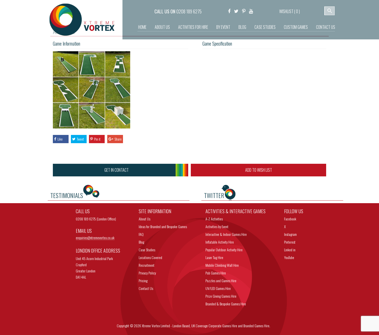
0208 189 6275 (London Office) (96, 218)
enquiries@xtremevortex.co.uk (95, 238)
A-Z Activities (214, 218)
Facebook (290, 218)
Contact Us (325, 27)
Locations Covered (150, 257)
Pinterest (289, 242)
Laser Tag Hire (214, 257)
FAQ (141, 234)
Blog (242, 27)
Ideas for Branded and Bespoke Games (163, 226)
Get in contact (116, 170)
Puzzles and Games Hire (220, 280)
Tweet (80, 139)
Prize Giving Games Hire (220, 296)
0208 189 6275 (189, 11)
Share (118, 139)
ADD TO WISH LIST (258, 170)
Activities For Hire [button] (193, 27)
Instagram (290, 234)
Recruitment (146, 265)
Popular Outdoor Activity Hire (224, 249)
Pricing (143, 280)
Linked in (289, 249)
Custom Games (296, 27)
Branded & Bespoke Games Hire (225, 303)
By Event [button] (223, 27)
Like (60, 139)
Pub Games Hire (215, 273)
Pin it (97, 139)
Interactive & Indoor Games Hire (226, 234)
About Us (162, 27)
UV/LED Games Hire (218, 288)
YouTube (289, 257)
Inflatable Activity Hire (219, 242)
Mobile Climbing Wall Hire (222, 265)
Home (142, 27)
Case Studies (265, 27)
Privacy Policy (147, 273)
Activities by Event (216, 226)
